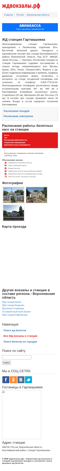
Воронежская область (38, 14)
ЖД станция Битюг (11, 302)
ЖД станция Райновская (14, 314)
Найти (6, 362)
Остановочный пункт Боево (16, 311)
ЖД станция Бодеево (13, 305)
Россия (20, 14)
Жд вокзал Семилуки (13, 308)
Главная (8, 14)
